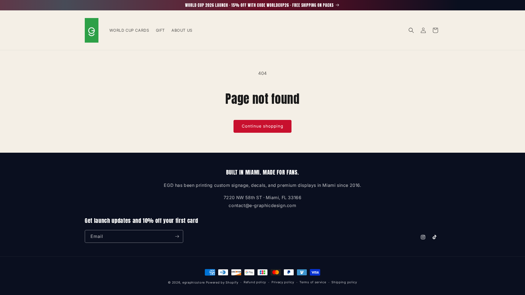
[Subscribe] (177, 236)
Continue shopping (262, 126)
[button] (411, 30)
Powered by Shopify (222, 282)
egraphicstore (193, 282)
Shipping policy (344, 282)
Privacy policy (283, 282)
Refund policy (255, 282)
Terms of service (312, 282)
